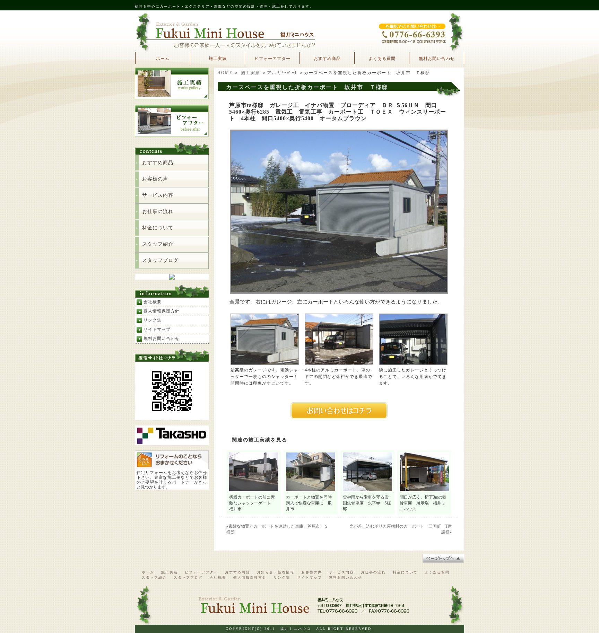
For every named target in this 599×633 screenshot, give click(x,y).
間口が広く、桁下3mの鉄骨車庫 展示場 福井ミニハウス (423, 503)
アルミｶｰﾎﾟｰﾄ (282, 72)
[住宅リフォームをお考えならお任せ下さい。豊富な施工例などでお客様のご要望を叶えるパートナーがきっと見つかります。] (172, 466)
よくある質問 (382, 58)
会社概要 (153, 301)
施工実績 (218, 58)
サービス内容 (157, 195)
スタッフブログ (160, 260)
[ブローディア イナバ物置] (339, 291)
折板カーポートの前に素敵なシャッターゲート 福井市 (252, 503)
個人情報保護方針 (162, 311)
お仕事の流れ (157, 211)
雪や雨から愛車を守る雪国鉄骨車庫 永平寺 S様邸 (367, 503)
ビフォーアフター (272, 58)
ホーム (163, 58)
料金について (157, 227)
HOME (225, 72)
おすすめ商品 (327, 58)
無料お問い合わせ (437, 58)
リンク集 (153, 320)
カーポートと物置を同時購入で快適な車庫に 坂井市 (309, 503)
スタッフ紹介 (157, 244)
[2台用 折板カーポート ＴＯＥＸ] (339, 362)
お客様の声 (155, 179)
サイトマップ (157, 329)
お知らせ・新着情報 (275, 572)
